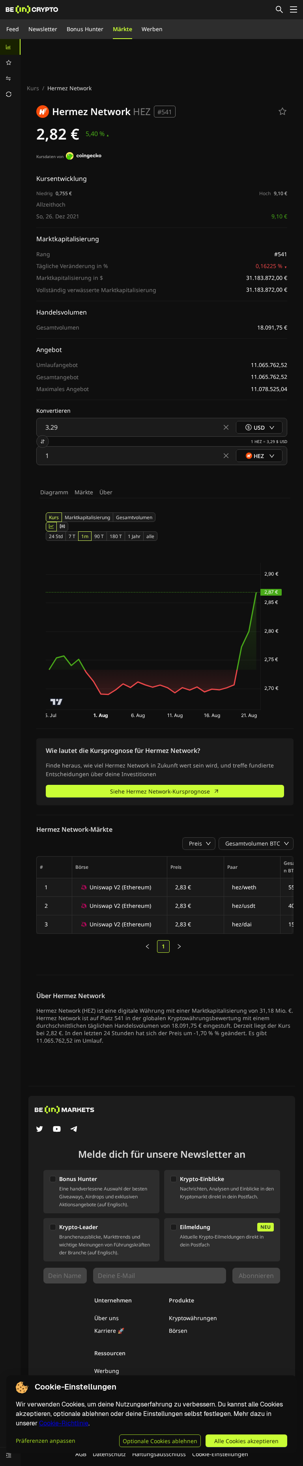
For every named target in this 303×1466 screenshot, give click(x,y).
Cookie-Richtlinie (63, 1423)
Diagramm (54, 492)
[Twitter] (39, 1129)
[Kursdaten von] (83, 156)
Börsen (178, 1330)
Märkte (122, 29)
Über (105, 492)
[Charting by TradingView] (57, 702)
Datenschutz (109, 1454)
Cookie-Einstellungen (220, 1454)
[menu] (10, 70)
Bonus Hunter (85, 29)
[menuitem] (10, 47)
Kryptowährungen (193, 1318)
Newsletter (42, 29)
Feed (12, 29)
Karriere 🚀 (109, 1330)
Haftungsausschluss (159, 1454)
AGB (80, 1454)
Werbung (106, 1371)
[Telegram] (74, 1129)
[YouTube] (57, 1129)
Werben (152, 29)
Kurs (33, 88)
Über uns (106, 1318)
